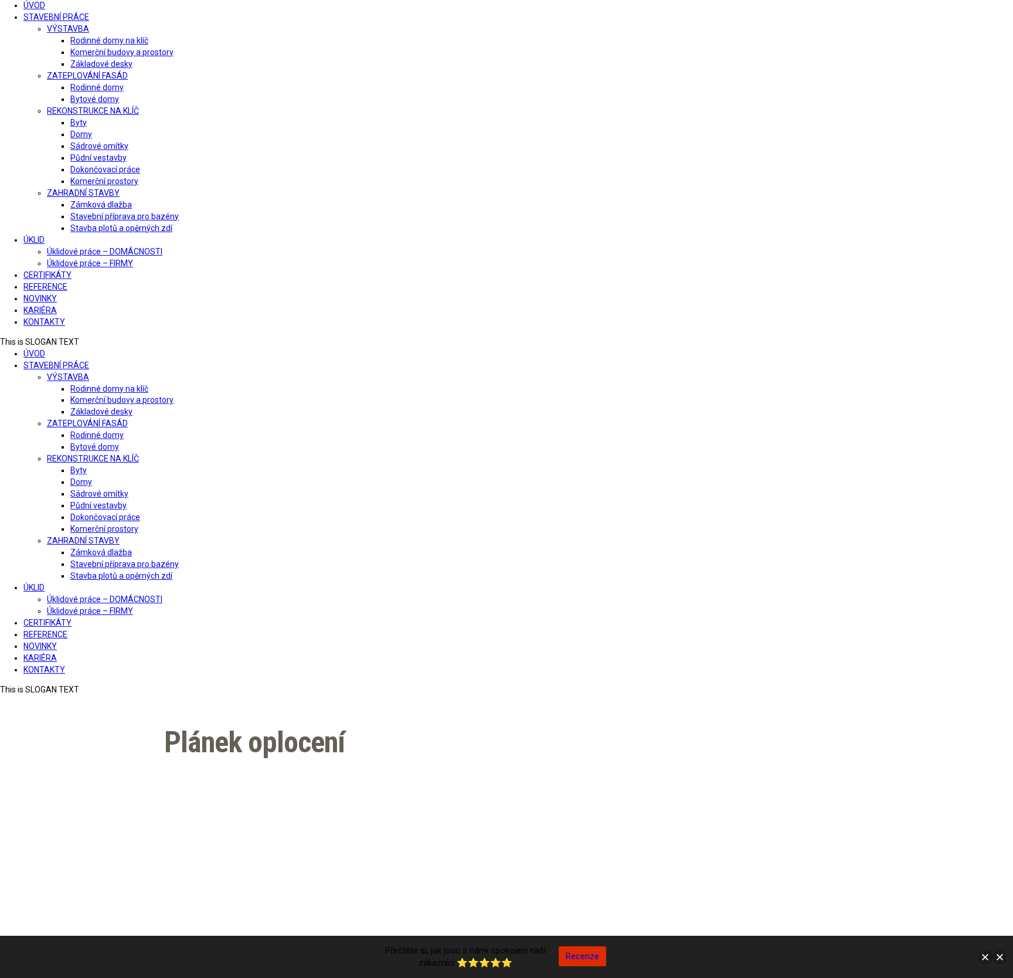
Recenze (582, 956)
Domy (81, 134)
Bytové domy (94, 99)
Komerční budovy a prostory (122, 52)
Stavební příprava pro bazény (124, 216)
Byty (78, 122)
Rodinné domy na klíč (109, 40)
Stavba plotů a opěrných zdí (121, 228)
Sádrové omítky (99, 146)
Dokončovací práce (105, 169)
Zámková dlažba (101, 204)
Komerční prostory (104, 181)
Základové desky (101, 64)
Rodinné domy (97, 87)
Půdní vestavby (98, 157)
